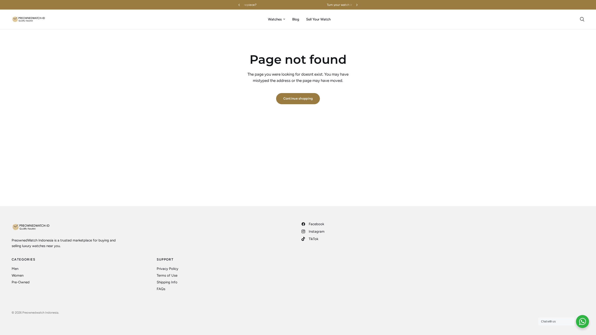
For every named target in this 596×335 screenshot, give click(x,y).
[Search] (581, 19)
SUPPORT (165, 259)
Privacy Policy (167, 269)
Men (15, 269)
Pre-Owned (21, 282)
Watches (275, 19)
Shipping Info (167, 282)
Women (18, 275)
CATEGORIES (23, 259)
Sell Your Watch (318, 19)
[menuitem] (276, 19)
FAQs (161, 289)
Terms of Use (167, 275)
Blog (295, 19)
